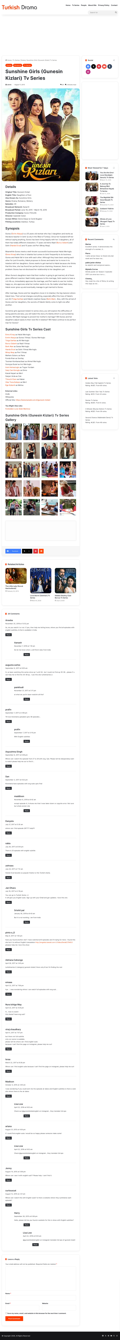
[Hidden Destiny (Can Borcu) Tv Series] (65, 580)
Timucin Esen (11, 379)
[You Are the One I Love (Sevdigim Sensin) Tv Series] (91, 175)
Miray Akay (9, 352)
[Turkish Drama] (19, 7)
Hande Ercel (16, 245)
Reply (9, 635)
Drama (23, 60)
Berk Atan (51, 299)
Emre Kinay (10, 254)
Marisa (88, 244)
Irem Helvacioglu (12, 367)
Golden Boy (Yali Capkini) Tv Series (98, 383)
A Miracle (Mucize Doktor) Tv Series (98, 409)
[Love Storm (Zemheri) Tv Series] (40, 580)
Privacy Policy (103, 5)
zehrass (9, 865)
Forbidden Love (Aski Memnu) (17, 409)
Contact (114, 5)
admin (9, 84)
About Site (92, 5)
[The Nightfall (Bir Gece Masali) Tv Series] (91, 200)
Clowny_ (88, 279)
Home (68, 5)
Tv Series (75, 5)
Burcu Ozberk (62, 243)
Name (8, 1293)
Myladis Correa (91, 269)
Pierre (87, 253)
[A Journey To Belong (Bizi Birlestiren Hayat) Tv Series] (91, 187)
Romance (17, 65)
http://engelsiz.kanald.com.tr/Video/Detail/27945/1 (54, 942)
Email (8, 1303)
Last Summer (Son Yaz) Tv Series (97, 392)
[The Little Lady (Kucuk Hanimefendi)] (16, 576)
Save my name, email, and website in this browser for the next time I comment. (36, 1313)
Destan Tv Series (91, 400)
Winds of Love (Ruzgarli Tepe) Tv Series (107, 221)
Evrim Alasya (17, 234)
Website (45, 1303)
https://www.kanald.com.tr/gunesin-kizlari (33, 400)
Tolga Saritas (17, 299)
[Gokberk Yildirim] (91, 211)
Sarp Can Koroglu (12, 370)
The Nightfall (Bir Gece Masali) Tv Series (107, 199)
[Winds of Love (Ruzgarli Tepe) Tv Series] (91, 222)
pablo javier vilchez (93, 263)
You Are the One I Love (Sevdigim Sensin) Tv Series (107, 175)
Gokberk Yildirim (107, 209)
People (83, 5)
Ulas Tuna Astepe (12, 382)
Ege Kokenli (10, 385)
